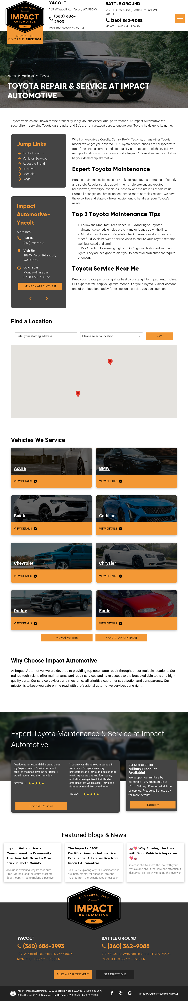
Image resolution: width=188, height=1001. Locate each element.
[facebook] (112, 993)
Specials (29, 174)
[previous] (30, 298)
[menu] (180, 18)
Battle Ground (123, 3)
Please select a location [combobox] (97, 336)
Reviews (29, 169)
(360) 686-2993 (34, 243)
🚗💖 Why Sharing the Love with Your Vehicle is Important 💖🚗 (154, 853)
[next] (46, 298)
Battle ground (119, 938)
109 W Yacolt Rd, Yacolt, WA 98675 (73, 9)
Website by (163, 993)
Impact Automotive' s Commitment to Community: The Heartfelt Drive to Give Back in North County (29, 855)
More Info (24, 232)
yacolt (26, 938)
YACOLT (57, 3)
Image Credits (147, 993)
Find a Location (33, 153)
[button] (110, 362)
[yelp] (121, 993)
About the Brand (34, 163)
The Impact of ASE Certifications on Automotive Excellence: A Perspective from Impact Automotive (93, 855)
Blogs (27, 179)
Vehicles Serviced (35, 158)
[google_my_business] (130, 993)
